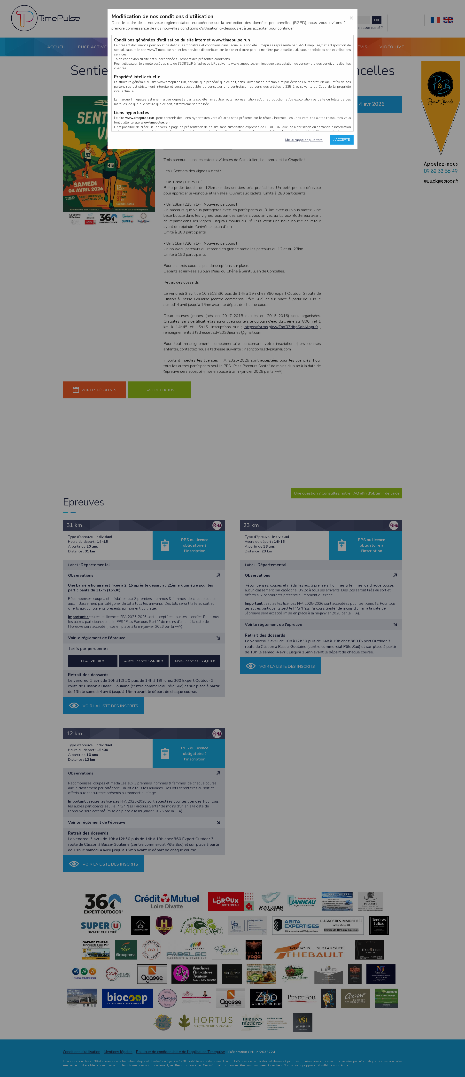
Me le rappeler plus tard (304, 140)
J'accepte (341, 139)
